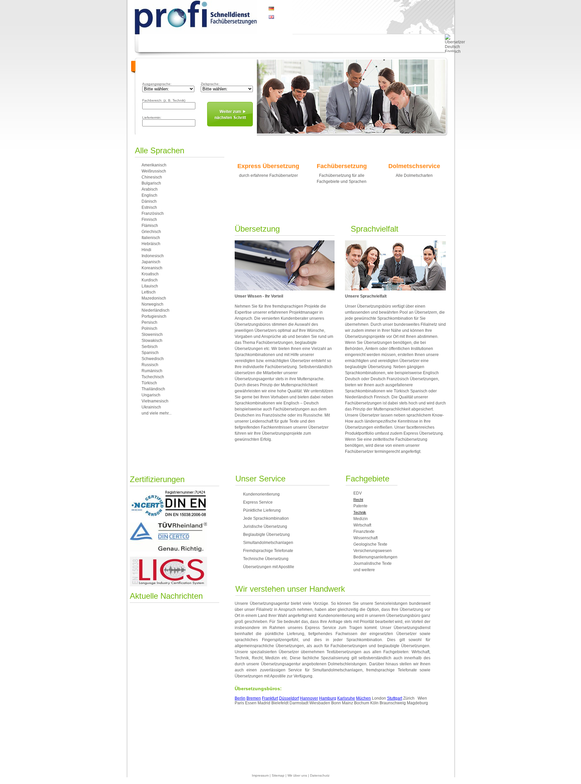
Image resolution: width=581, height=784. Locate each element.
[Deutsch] (271, 9)
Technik (359, 512)
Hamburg (327, 698)
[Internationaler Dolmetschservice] (231, 43)
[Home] (159, 43)
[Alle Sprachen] (267, 43)
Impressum (260, 775)
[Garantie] (197, 43)
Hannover (309, 698)
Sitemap (278, 775)
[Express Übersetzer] (346, 43)
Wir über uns (297, 775)
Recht (358, 500)
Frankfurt (270, 698)
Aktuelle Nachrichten (166, 595)
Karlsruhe (346, 698)
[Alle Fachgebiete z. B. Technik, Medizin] (385, 43)
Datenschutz (320, 775)
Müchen (363, 698)
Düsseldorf (289, 698)
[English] (271, 15)
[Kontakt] (426, 43)
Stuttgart (394, 698)
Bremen (253, 698)
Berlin (240, 698)
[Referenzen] (307, 43)
